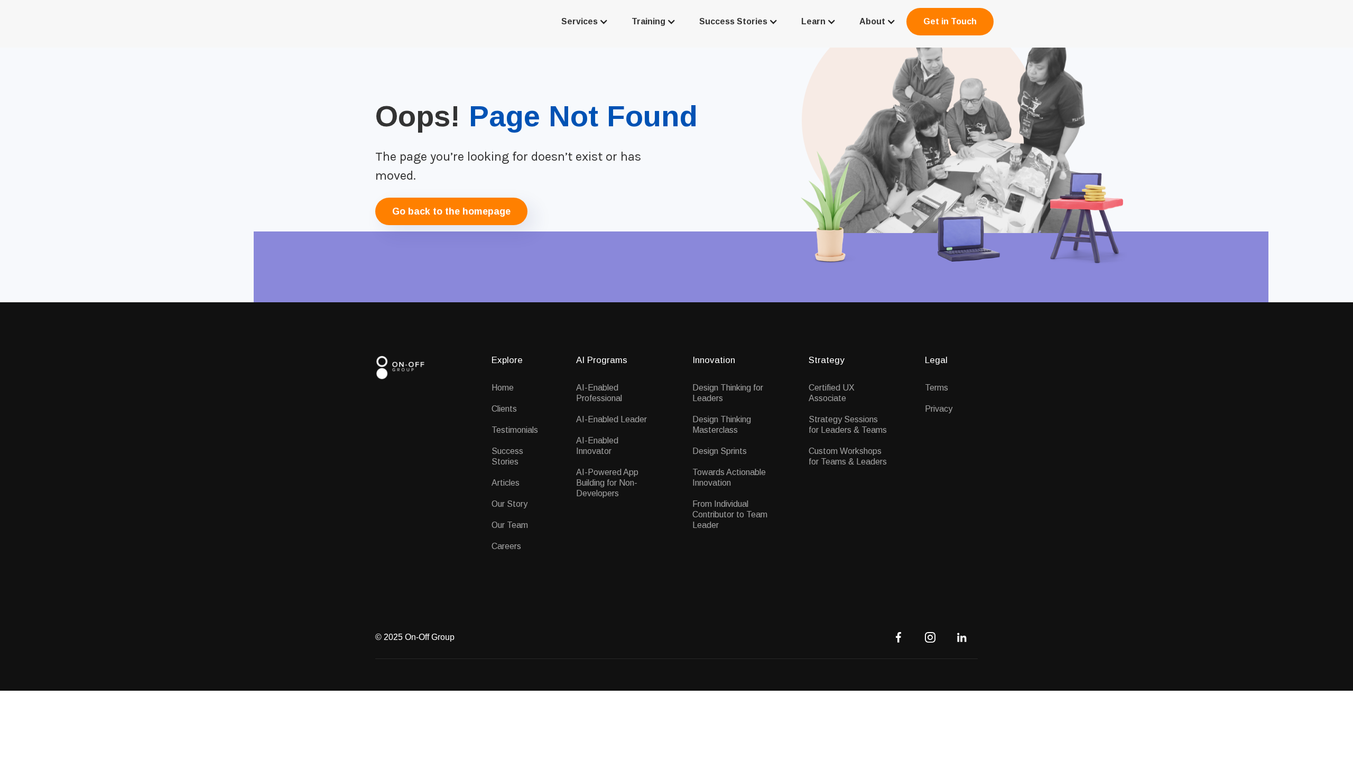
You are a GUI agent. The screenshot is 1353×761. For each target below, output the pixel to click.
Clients (504, 408)
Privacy (938, 408)
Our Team (510, 525)
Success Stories (507, 456)
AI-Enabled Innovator (597, 446)
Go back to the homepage (451, 211)
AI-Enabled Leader (611, 419)
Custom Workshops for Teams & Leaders (848, 456)
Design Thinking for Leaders (727, 393)
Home (503, 387)
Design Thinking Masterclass (721, 424)
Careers (506, 546)
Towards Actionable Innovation (729, 477)
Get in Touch (950, 21)
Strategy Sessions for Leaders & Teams (848, 424)
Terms (936, 387)
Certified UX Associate (832, 393)
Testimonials (515, 429)
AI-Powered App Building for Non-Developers (607, 483)
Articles (506, 482)
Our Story (509, 503)
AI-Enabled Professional (599, 393)
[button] (584, 21)
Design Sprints (719, 451)
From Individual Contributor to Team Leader (729, 514)
